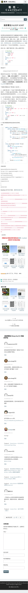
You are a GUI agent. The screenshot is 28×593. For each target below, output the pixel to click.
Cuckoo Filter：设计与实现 (5, 254)
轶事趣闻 (15, 279)
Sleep (9, 281)
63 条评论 (21, 28)
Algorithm (5, 281)
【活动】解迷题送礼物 (5, 266)
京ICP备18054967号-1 (14, 587)
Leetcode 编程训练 (13, 254)
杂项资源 (4, 279)
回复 (5, 355)
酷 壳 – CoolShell (10, 2)
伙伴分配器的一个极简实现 (21, 266)
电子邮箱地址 (7, 558)
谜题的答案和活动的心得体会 (21, 254)
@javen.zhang (7, 461)
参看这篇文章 (18, 190)
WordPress (19, 583)
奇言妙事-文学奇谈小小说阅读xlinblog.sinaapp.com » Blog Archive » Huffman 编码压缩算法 (13, 470)
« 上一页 (15, 517)
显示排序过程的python (18, 43)
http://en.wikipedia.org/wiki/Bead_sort (13, 420)
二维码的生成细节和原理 (13, 266)
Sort (13, 281)
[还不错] (4, 273)
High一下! (25, 4)
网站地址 (5, 565)
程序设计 (10, 279)
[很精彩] (5, 273)
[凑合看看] (3, 273)
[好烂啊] (1, 273)
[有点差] (2, 273)
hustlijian (10, 429)
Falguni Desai (18, 584)
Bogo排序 (3, 84)
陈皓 (15, 28)
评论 (4, 531)
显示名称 (6, 552)
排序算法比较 (7, 43)
